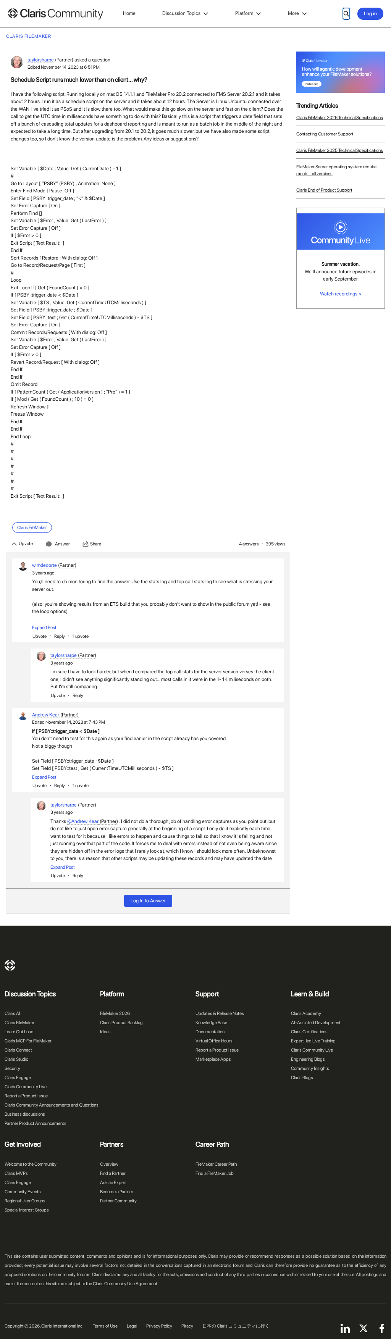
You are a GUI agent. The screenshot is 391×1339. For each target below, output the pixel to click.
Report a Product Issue (26, 1096)
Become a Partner (116, 1191)
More (293, 13)
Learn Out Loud (19, 1031)
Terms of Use (105, 1326)
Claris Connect (18, 1050)
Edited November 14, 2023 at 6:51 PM (63, 67)
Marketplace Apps (213, 1059)
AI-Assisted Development (316, 1022)
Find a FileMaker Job (215, 1173)
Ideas (105, 1031)
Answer (62, 544)
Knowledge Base (211, 1022)
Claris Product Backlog (121, 1022)
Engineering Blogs (308, 1059)
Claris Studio (16, 1059)
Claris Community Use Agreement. (125, 1283)
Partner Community (118, 1200)
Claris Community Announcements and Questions (52, 1105)
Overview (109, 1164)
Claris (10, 965)
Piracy (187, 1326)
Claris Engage (18, 1077)
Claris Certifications (309, 1031)
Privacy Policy (159, 1326)
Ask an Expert (113, 1182)
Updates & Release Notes (220, 1013)
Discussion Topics (181, 13)
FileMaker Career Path (216, 1164)
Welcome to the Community (31, 1164)
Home (129, 13)
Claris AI (12, 1013)
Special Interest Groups (27, 1210)
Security (12, 1068)
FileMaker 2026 (115, 1013)
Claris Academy (306, 1013)
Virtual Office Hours (214, 1041)
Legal (132, 1326)
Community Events (23, 1191)
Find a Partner (113, 1173)
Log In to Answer (148, 900)
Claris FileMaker (19, 1022)
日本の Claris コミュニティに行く (236, 1326)
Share (95, 544)
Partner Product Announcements (35, 1123)
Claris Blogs (302, 1077)
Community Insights (310, 1068)
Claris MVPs (16, 1173)
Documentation (210, 1031)
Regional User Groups (25, 1200)
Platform (244, 13)
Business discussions (25, 1114)
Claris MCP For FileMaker (28, 1041)
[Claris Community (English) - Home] (55, 13)
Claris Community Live (26, 1086)
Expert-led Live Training (313, 1041)
